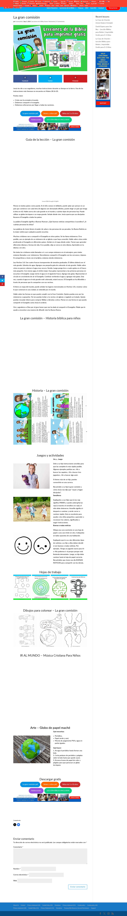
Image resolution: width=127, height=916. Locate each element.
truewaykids (19, 21)
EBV (86, 8)
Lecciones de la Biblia (67, 8)
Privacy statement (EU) (69, 905)
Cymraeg (101, 3)
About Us (16, 905)
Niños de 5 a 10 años (70, 113)
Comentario (18, 847)
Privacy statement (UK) (19, 908)
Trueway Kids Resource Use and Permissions (76, 908)
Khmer (51, 3)
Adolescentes (36, 120)
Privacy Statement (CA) (47, 908)
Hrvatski (27, 5)
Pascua (80, 8)
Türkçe (57, 5)
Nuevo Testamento (49, 21)
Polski (64, 3)
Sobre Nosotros (52, 8)
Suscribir (93, 8)
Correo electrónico (20, 875)
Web (15, 881)
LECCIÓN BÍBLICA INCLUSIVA (58, 120)
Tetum (77, 3)
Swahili (41, 5)
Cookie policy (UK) (92, 905)
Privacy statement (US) (33, 905)
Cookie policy (81, 905)
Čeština (48, 5)
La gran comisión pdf (30, 113)
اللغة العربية (94, 3)
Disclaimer (58, 905)
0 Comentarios (60, 21)
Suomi (67, 5)
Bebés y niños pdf (50, 113)
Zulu (82, 3)
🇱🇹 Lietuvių (80, 5)
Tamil (61, 5)
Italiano (58, 3)
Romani (88, 3)
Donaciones (113, 8)
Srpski (86, 5)
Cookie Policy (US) (47, 905)
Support (93, 908)
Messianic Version (17, 5)
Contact (101, 8)
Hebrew (74, 5)
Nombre (17, 869)
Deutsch (71, 3)
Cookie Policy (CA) (33, 908)
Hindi (53, 5)
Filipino (34, 5)
